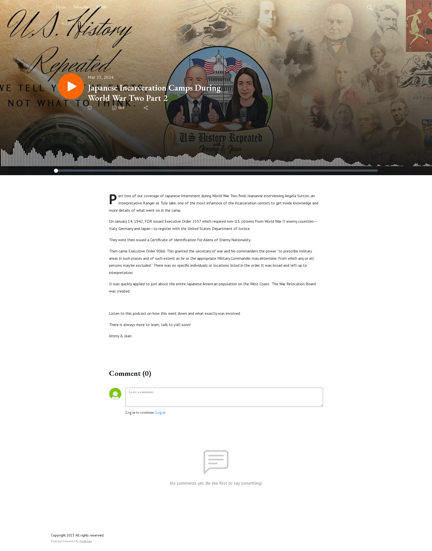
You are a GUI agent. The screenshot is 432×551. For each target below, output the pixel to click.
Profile (101, 7)
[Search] (369, 7)
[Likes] (90, 107)
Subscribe (81, 7)
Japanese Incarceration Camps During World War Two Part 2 (154, 93)
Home (61, 7)
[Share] (146, 107)
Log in (160, 412)
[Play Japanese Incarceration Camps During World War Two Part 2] (71, 86)
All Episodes (73, 23)
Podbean (86, 541)
